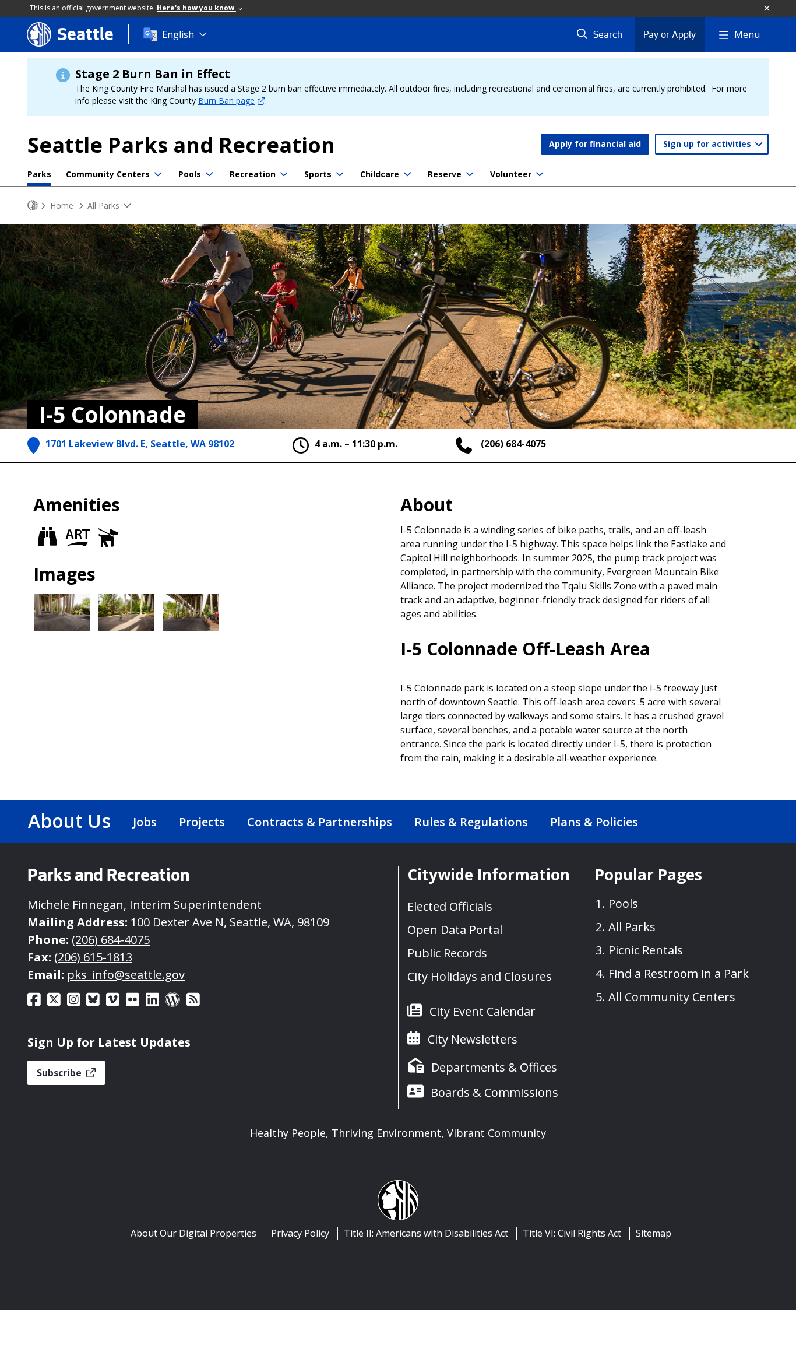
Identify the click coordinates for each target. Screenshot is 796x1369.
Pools (189, 174)
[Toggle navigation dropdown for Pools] (209, 174)
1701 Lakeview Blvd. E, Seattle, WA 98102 (139, 443)
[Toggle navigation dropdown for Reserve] (470, 174)
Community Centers (108, 174)
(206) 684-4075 (513, 443)
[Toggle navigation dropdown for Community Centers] (158, 174)
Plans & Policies (594, 822)
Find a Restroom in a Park (678, 973)
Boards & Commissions (494, 1092)
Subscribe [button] (60, 1072)
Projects (202, 822)
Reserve (445, 174)
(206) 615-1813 (93, 957)
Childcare (379, 174)
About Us (69, 820)
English (178, 34)
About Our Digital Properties (193, 1233)
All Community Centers (671, 997)
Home (61, 204)
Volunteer (510, 174)
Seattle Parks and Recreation (181, 145)
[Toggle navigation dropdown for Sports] (340, 174)
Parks (39, 174)
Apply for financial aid (595, 143)
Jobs (145, 822)
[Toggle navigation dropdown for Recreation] (284, 174)
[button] (767, 9)
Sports (318, 174)
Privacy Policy (300, 1233)
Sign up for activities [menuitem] (708, 143)
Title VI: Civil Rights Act (572, 1233)
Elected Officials (449, 906)
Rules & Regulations (471, 822)
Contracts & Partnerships (319, 822)
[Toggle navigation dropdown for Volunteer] (539, 174)
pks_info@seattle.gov (126, 974)
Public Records (447, 953)
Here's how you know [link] (196, 8)
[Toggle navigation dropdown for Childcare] (407, 174)
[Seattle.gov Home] (32, 205)
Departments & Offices (494, 1067)
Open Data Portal (454, 930)
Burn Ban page (226, 100)
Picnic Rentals (645, 950)
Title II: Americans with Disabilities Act (426, 1233)
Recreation (253, 174)
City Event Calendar (482, 1011)
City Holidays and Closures (479, 976)
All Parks (103, 204)
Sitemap (653, 1233)
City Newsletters (472, 1039)
